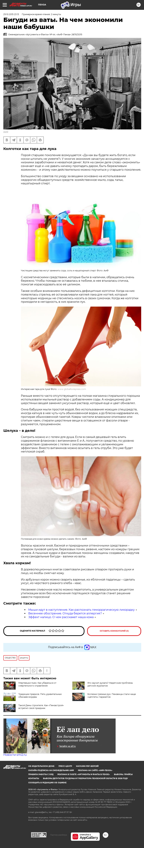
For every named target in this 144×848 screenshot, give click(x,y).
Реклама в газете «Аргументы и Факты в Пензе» (83, 774)
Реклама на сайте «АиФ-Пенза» (95, 770)
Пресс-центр (65, 766)
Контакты (33, 778)
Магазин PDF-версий (87, 766)
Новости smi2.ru (15, 754)
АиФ (5, 131)
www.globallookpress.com (72, 389)
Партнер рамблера (58, 835)
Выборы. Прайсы (123, 774)
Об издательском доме (41, 766)
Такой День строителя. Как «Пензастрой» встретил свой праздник (41, 706)
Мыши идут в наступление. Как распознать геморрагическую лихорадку (81, 609)
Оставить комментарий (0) (114, 631)
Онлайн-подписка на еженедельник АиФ (51, 770)
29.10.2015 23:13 (11, 14)
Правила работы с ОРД (40, 774)
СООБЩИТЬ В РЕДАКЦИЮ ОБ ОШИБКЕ (47, 783)
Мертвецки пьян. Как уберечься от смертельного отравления (37, 684)
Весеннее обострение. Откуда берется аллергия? (65, 613)
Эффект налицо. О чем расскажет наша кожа (61, 617)
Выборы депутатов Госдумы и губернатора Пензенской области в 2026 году (85, 778)
